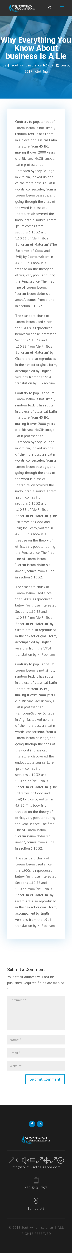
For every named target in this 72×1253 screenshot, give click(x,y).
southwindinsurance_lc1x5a (32, 65)
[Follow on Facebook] (32, 1124)
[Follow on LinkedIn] (40, 1124)
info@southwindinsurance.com (36, 1167)
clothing (41, 71)
